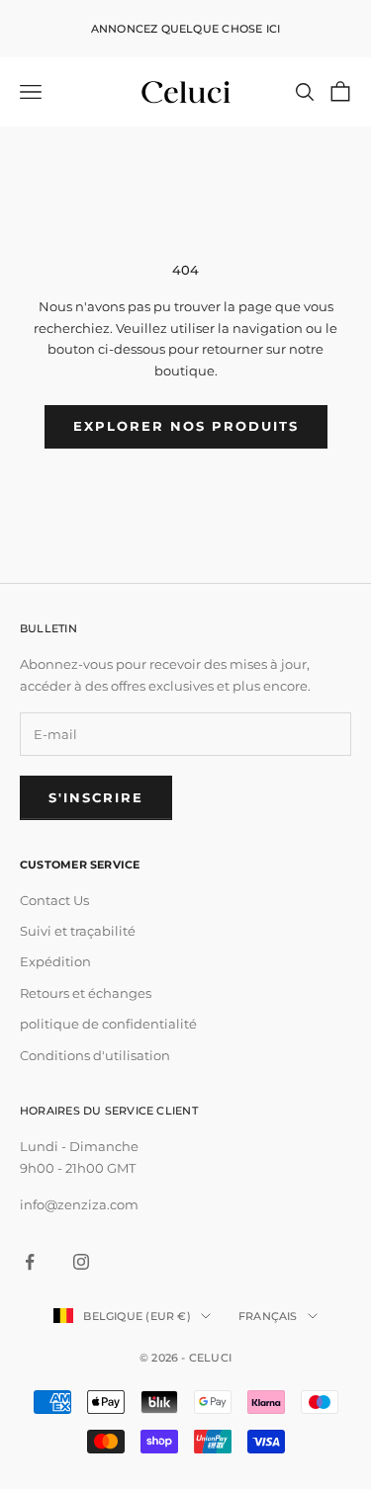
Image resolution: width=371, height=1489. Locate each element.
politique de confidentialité (108, 1024)
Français (268, 1316)
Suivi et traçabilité (78, 931)
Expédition (55, 961)
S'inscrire (95, 797)
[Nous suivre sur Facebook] (30, 1262)
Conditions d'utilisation (95, 1055)
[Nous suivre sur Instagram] (81, 1262)
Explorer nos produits (186, 426)
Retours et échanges (85, 993)
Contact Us (54, 900)
